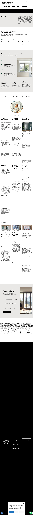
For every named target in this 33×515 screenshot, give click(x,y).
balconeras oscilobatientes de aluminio (16, 323)
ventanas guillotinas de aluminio (7, 339)
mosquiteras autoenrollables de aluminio (17, 335)
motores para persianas (24, 337)
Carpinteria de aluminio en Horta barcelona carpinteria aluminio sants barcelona (20, 330)
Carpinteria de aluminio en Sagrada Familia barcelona (11, 334)
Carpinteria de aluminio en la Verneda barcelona (21, 331)
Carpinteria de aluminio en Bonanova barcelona (24, 324)
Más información (3, 222)
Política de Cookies (26, 440)
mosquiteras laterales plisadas (4, 337)
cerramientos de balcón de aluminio (24, 334)
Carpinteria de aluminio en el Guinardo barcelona (20, 329)
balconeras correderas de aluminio (5, 323)
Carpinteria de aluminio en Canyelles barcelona (7, 325)
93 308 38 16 (6, 445)
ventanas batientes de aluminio (20, 338)
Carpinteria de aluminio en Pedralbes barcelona (13, 333)
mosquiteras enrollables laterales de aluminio (13, 336)
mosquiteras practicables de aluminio (14, 337)
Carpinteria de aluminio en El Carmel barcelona (23, 328)
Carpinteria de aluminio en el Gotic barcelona (6, 329)
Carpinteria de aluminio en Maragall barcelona (16, 332)
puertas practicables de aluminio (10, 338)
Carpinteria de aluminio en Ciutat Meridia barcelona (21, 325)
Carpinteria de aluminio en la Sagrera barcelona (7, 331)
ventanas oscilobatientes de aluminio (17, 339)
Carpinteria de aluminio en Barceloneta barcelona (10, 324)
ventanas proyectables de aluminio (8, 340)
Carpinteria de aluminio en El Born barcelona (9, 328)
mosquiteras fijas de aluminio (25, 336)
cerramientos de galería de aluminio (5, 335)
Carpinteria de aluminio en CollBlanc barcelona (18, 326)
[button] (23, 503)
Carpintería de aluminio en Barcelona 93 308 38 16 (7, 3)
